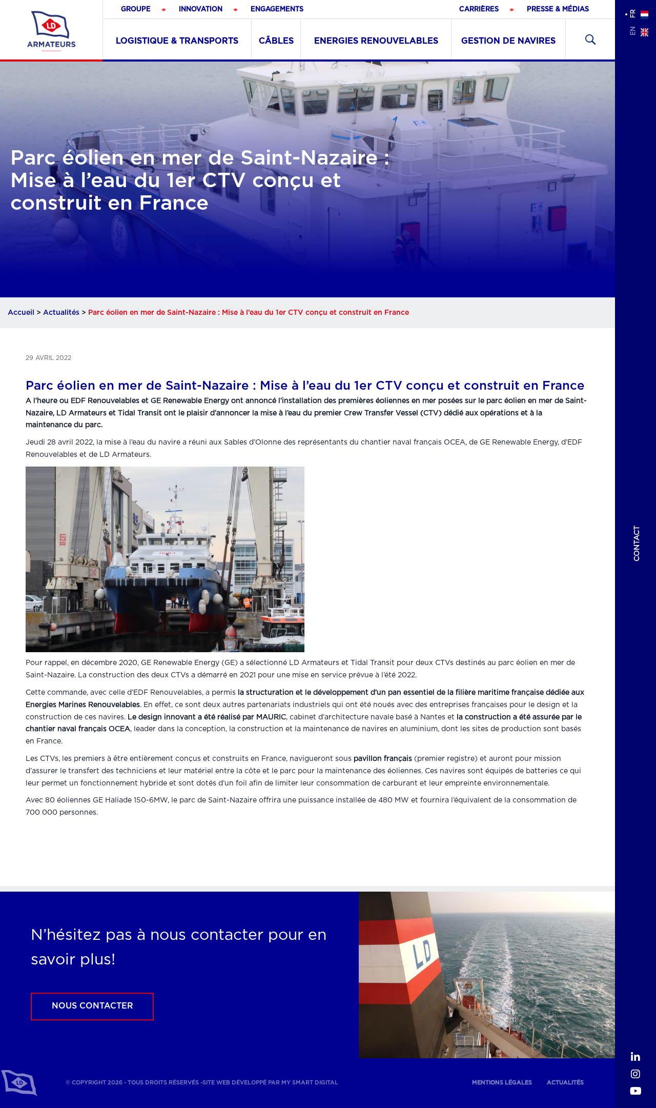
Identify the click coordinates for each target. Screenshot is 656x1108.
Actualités (61, 312)
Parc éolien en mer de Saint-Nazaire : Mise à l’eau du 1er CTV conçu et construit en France (305, 386)
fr (633, 13)
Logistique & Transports (177, 41)
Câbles (276, 41)
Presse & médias (558, 9)
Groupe (136, 9)
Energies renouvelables (376, 41)
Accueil (21, 312)
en (633, 31)
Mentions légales (502, 1082)
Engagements (277, 9)
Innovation (200, 9)
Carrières (479, 9)
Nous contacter (92, 1006)
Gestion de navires (508, 41)
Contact (637, 543)
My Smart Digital (309, 1082)
